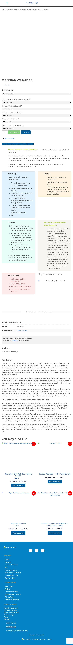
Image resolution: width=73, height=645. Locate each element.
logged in (15, 340)
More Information (18, 485)
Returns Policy (10, 578)
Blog (6, 567)
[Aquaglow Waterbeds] (32, 3)
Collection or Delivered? (10, 119)
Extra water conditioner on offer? (13, 125)
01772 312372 (11, 627)
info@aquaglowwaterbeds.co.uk (17, 631)
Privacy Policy (9, 597)
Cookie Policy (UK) (11, 575)
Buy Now (26, 132)
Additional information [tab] (15, 144)
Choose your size (8, 90)
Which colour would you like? (12, 112)
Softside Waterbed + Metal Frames (25, 10)
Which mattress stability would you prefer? (16, 99)
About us (8, 562)
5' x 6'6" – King (22, 330)
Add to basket (14, 132)
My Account (9, 586)
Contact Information (11, 592)
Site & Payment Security (13, 594)
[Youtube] (30, 550)
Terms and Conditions (12, 599)
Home (3, 10)
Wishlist (7, 589)
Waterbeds (9, 10)
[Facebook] (42, 550)
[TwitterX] (36, 550)
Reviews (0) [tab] (24, 144)
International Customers (13, 573)
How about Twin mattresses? (12, 106)
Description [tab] (5, 144)
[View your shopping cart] (65, 2)
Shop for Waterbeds (11, 565)
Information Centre (11, 570)
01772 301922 (11, 623)
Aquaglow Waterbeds (35, 635)
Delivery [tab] (30, 144)
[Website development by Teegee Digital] (36, 639)
